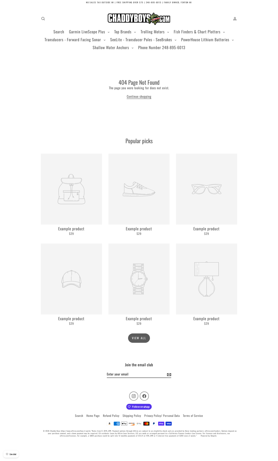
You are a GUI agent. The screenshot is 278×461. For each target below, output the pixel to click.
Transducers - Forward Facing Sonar (73, 39)
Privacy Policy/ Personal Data (162, 415)
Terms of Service (193, 415)
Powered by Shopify (209, 435)
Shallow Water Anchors (111, 47)
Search (58, 31)
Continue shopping (139, 96)
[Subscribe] (168, 374)
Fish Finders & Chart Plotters (198, 31)
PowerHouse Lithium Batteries (205, 39)
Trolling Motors (153, 31)
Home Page (93, 415)
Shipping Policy (132, 415)
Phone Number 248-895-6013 (161, 47)
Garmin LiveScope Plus (87, 31)
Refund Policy (111, 415)
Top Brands (123, 31)
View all (139, 338)
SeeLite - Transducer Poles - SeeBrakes (141, 39)
